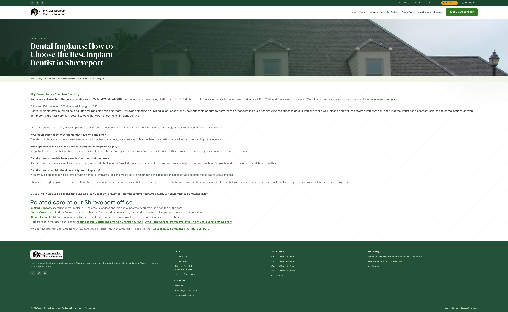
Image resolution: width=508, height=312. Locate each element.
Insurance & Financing (183, 295)
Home (354, 12)
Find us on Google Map (184, 274)
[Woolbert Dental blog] (42, 3)
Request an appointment (167, 229)
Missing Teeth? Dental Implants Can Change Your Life (110, 221)
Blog (40, 79)
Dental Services (376, 12)
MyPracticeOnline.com (468, 308)
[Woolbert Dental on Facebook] (32, 3)
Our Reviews (393, 12)
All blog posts (374, 266)
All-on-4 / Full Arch (42, 217)
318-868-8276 (471, 3)
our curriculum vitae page (381, 99)
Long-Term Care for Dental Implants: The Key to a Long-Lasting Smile (188, 221)
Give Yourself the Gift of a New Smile (385, 261)
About (363, 12)
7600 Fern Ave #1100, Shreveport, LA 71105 (420, 3)
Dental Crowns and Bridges (47, 212)
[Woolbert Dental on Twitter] (37, 3)
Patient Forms (408, 12)
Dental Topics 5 (46, 94)
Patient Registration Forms (185, 290)
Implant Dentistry (68, 94)
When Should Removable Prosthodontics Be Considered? (395, 256)
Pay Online (451, 3)
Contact (438, 12)
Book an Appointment (462, 12)
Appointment (424, 12)
